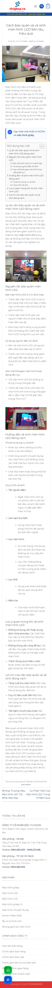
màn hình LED (27, 235)
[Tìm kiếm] (41, 6)
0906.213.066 (33, 849)
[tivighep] (18, 6)
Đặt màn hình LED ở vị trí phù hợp (27, 163)
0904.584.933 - (19, 849)
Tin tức (30, 782)
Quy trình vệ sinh (20, 185)
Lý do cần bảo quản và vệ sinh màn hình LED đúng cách (24, 152)
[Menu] (35, 6)
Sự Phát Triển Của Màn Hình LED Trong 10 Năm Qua (38, 794)
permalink (25, 784)
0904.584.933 (18, 867)
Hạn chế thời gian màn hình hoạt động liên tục (27, 170)
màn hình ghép (25, 135)
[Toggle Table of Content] (40, 146)
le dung (40, 41)
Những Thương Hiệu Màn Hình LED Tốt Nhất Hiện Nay (13, 794)
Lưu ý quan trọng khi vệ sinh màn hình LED (26, 190)
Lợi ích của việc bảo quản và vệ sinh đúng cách (24, 196)
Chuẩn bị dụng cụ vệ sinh (24, 182)
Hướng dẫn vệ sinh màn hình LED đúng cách (26, 177)
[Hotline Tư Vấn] (8, 970)
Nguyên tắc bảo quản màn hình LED (25, 158)
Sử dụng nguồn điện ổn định (25, 166)
